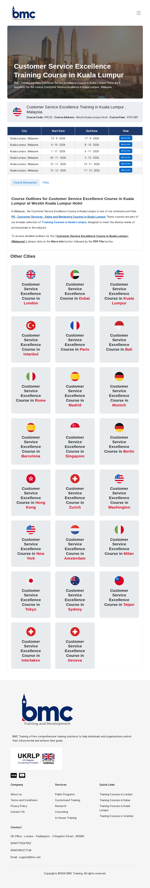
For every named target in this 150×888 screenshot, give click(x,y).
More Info (125, 138)
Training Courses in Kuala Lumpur (64, 222)
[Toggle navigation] (139, 13)
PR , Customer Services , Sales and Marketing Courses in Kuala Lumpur (58, 216)
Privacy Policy (19, 806)
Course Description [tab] (25, 182)
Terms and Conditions (24, 800)
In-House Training (65, 818)
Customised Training (67, 800)
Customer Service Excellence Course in (31, 293)
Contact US (18, 811)
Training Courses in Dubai (115, 800)
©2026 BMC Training (70, 873)
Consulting (61, 811)
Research (60, 806)
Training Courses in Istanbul (116, 816)
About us (16, 794)
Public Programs (65, 794)
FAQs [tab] (46, 182)
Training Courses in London (116, 794)
